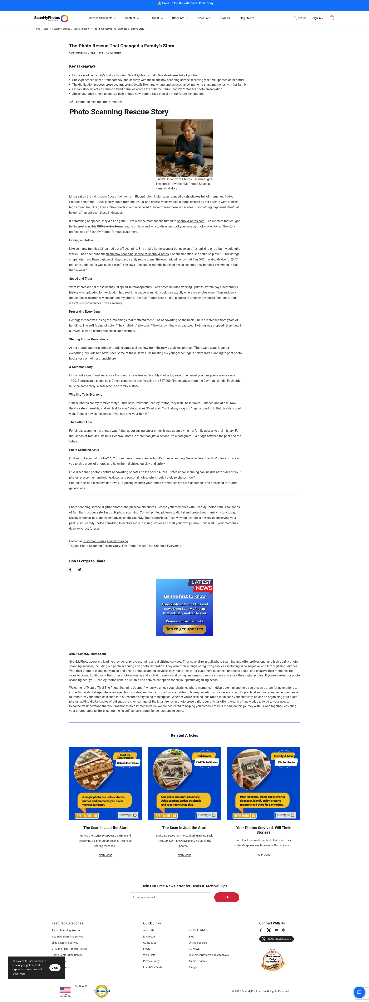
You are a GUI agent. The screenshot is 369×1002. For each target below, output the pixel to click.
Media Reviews (198, 961)
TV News (194, 948)
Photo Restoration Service (67, 955)
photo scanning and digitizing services (155, 661)
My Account (150, 936)
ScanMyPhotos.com (190, 221)
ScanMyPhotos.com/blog (149, 518)
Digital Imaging (110, 52)
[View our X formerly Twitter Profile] (270, 932)
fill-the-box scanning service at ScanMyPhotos (137, 254)
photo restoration (152, 666)
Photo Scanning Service (66, 930)
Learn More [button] (19, 973)
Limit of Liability (198, 930)
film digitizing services (282, 666)
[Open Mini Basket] (332, 17)
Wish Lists (149, 955)
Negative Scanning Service (67, 936)
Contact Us (149, 942)
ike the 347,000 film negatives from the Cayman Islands (187, 381)
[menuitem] (103, 18)
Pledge (193, 967)
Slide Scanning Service (65, 942)
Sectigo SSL (82, 986)
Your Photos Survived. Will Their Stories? (263, 830)
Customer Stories (82, 52)
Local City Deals (152, 967)
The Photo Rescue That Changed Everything (151, 546)
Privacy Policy (151, 961)
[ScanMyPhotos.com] (57, 18)
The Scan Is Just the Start (105, 827)
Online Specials (198, 942)
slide (243, 666)
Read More (105, 855)
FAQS (146, 948)
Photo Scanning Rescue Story (100, 546)
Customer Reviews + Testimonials (209, 955)
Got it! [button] (55, 967)
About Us (148, 930)
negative (254, 666)
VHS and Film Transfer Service (69, 948)
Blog (191, 936)
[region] (185, 5)
